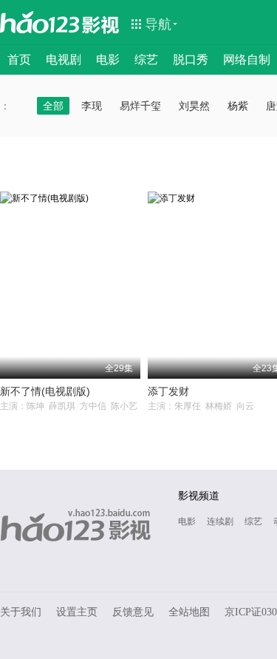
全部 (53, 106)
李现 (91, 106)
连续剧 (220, 521)
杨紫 (238, 106)
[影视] (101, 23)
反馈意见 (133, 612)
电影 (108, 59)
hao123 (40, 22)
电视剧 (63, 59)
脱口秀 (190, 59)
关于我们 (20, 612)
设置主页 (77, 612)
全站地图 (189, 612)
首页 (19, 59)
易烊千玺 (140, 106)
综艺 (146, 59)
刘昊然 (194, 106)
